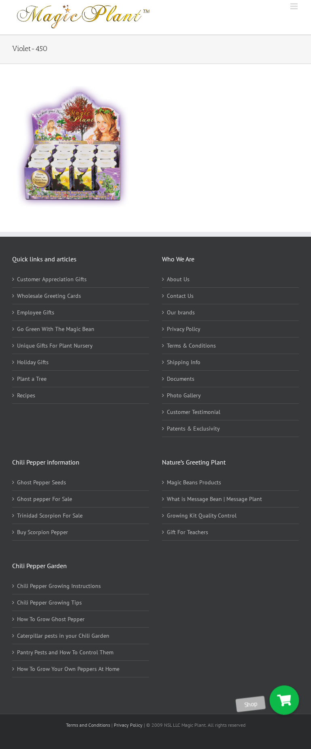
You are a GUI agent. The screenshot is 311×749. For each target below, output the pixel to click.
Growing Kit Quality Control (201, 515)
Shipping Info (183, 362)
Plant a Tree (32, 378)
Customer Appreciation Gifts (52, 279)
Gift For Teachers (187, 532)
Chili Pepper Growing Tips (49, 602)
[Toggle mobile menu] (294, 6)
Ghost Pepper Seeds (41, 482)
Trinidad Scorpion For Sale (50, 515)
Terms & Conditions (191, 345)
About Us (178, 279)
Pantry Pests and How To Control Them (65, 652)
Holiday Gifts (33, 362)
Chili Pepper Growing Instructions (59, 586)
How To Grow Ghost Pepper (51, 619)
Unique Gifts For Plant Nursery (55, 345)
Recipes (26, 395)
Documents (180, 378)
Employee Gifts (35, 312)
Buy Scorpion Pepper (42, 532)
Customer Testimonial (193, 412)
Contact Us (180, 295)
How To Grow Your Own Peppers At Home (68, 669)
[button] (284, 700)
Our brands (181, 312)
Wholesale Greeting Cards (49, 295)
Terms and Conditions (88, 725)
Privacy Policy (183, 329)
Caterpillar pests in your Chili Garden (63, 635)
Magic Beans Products (194, 482)
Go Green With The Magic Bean (55, 329)
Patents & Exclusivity (193, 428)
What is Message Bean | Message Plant (214, 499)
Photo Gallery (184, 395)
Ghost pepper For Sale (44, 499)
